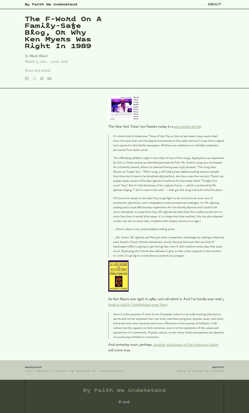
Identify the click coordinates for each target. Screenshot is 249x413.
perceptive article (187, 126)
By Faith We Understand (51, 4)
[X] (34, 79)
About (215, 4)
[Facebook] (27, 79)
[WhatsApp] (42, 79)
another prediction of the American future (186, 344)
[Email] (49, 79)
